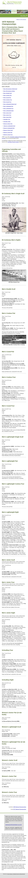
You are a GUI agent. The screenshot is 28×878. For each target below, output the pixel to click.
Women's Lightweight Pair (8, 128)
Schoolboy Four (6, 119)
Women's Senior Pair (7, 123)
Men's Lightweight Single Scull (9, 104)
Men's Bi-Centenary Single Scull (10, 88)
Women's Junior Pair (7, 132)
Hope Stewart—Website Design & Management (16, 874)
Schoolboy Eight (7, 121)
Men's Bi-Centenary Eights (9, 91)
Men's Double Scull (7, 93)
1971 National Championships (19, 809)
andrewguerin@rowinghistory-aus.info (13, 824)
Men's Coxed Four (7, 101)
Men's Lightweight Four (8, 108)
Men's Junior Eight (7, 117)
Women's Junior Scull (8, 130)
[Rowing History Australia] (11, 4)
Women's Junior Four (8, 134)
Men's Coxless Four (7, 99)
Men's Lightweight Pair (8, 106)
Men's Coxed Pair (7, 97)
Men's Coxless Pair (7, 95)
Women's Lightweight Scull (9, 125)
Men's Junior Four (7, 115)
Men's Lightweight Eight (8, 110)
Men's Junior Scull (7, 112)
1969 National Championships (19, 806)
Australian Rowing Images (13, 141)
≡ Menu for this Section (21, 19)
